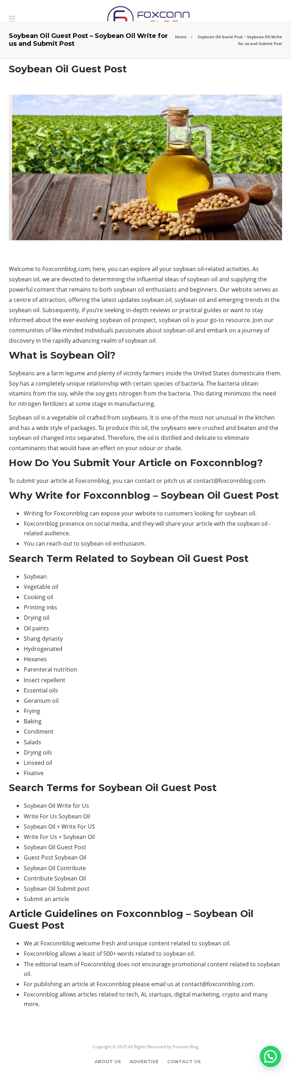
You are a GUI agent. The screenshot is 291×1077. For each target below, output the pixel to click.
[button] (270, 1056)
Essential (36, 690)
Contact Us (184, 1061)
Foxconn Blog (185, 1047)
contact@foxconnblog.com (229, 481)
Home (181, 36)
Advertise (144, 1061)
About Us (107, 1061)
